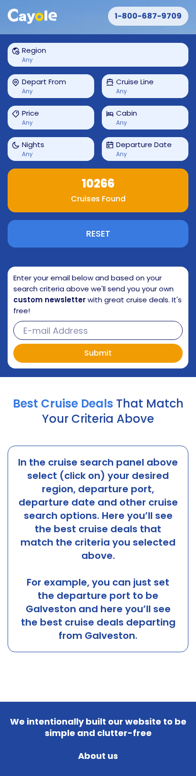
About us (98, 756)
